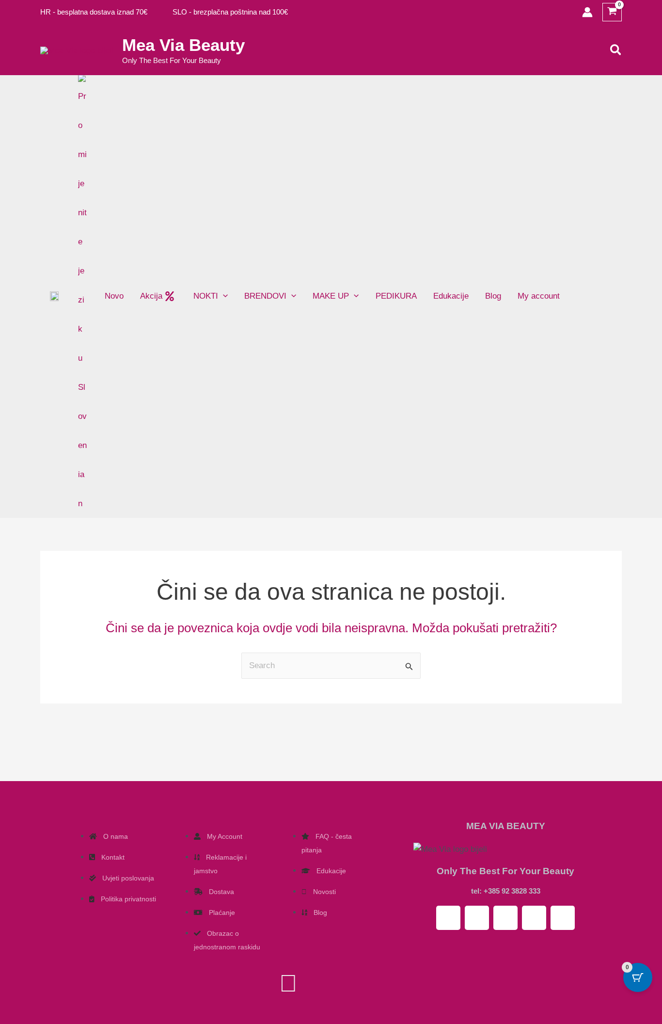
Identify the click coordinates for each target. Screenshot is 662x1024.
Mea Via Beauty (183, 44)
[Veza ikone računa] (587, 12)
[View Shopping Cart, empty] (612, 12)
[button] (616, 50)
